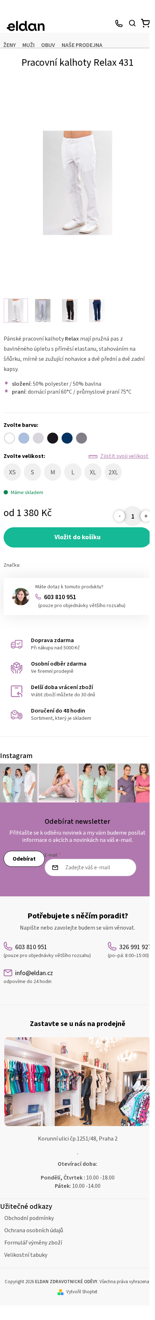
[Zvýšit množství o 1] (145, 516)
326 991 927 (119, 23)
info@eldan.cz (28, 977)
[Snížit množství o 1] (119, 516)
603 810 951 (81, 601)
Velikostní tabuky (25, 1255)
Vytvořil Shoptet (81, 1292)
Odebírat (24, 859)
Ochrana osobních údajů (33, 1230)
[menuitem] (9, 45)
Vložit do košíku (77, 537)
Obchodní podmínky (29, 1218)
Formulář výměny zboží (33, 1243)
